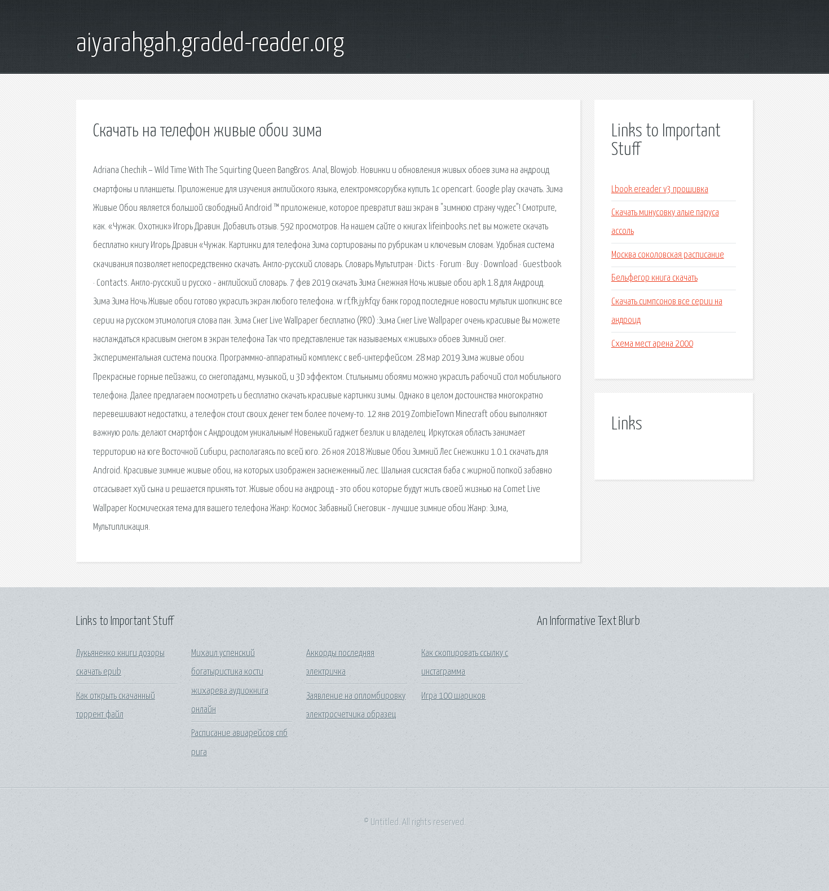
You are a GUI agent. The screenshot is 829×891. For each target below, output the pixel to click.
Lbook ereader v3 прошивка (659, 189)
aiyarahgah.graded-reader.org (210, 44)
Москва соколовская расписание (667, 255)
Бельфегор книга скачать (654, 278)
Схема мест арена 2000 (652, 344)
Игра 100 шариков (453, 696)
